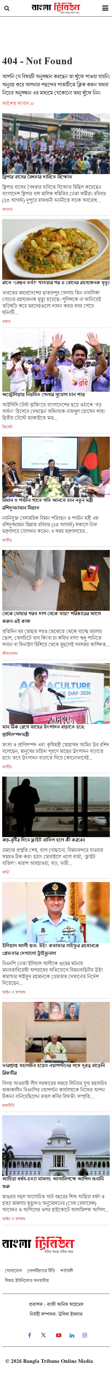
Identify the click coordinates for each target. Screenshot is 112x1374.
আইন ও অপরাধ (13, 992)
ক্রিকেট (7, 426)
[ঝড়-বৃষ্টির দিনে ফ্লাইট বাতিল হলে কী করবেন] (56, 828)
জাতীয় (7, 540)
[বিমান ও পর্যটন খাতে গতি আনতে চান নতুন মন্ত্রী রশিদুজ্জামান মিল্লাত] (56, 491)
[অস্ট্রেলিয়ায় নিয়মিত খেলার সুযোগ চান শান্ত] (56, 382)
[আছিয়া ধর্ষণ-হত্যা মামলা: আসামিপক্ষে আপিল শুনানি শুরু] (56, 1170)
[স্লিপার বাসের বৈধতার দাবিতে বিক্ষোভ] (56, 164)
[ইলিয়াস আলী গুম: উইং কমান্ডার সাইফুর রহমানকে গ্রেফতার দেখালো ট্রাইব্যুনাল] (56, 940)
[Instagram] (85, 1335)
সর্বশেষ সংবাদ (15, 103)
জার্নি (5, 872)
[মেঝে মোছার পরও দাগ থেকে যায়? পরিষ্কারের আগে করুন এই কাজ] (56, 605)
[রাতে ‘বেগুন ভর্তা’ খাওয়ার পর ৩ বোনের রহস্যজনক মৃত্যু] (56, 273)
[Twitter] (43, 1335)
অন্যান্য (7, 209)
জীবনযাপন (10, 653)
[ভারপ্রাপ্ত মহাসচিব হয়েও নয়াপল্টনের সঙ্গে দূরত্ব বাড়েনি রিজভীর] (56, 1057)
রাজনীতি (8, 1105)
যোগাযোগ (13, 1270)
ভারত (6, 321)
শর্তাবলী (66, 1270)
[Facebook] (29, 1335)
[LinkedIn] (72, 1335)
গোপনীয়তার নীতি (41, 1270)
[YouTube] (58, 1335)
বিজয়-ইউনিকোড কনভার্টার (27, 1280)
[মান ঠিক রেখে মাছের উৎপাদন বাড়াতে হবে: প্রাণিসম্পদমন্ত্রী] (56, 718)
